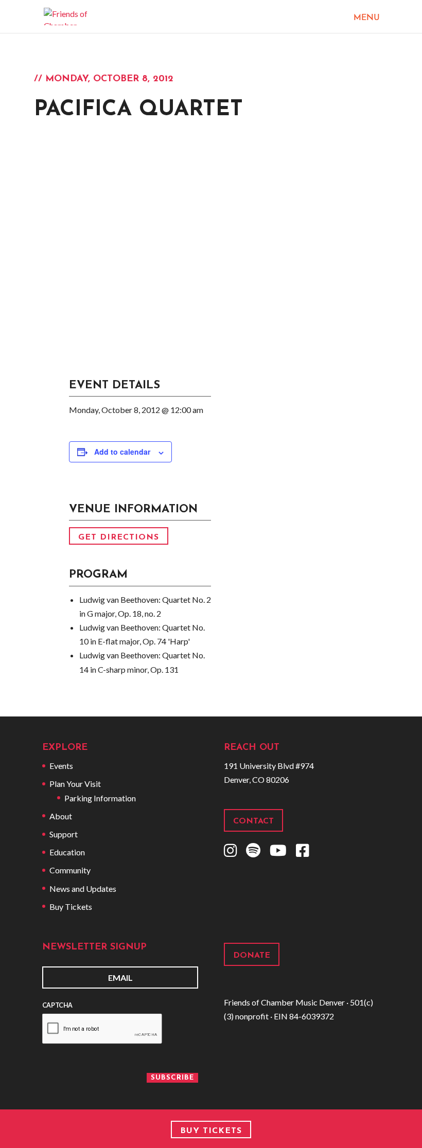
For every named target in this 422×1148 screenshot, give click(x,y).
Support (63, 834)
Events (61, 765)
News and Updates (82, 888)
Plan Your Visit (75, 783)
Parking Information (100, 798)
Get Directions (118, 537)
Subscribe (173, 1077)
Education (67, 852)
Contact (253, 821)
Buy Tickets (70, 906)
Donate (251, 956)
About (60, 816)
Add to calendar (122, 451)
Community (70, 870)
